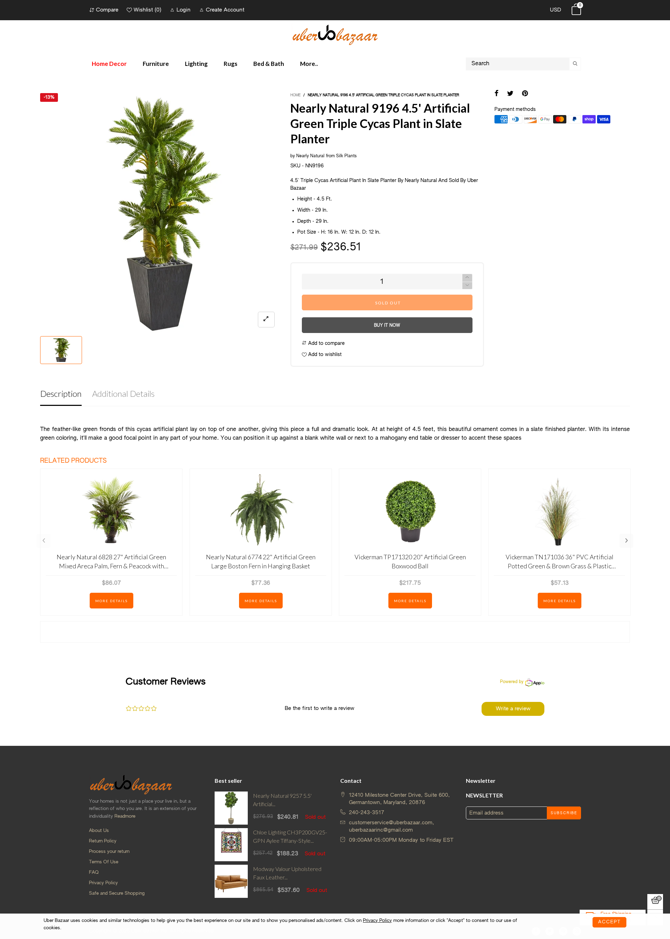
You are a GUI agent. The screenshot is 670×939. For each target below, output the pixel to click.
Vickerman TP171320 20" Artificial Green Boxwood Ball (410, 561)
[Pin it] (525, 94)
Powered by (511, 682)
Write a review (513, 708)
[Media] (266, 319)
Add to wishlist (324, 354)
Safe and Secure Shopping (116, 893)
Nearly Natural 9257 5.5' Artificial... (282, 800)
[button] (467, 286)
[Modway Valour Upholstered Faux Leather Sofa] (231, 881)
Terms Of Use (103, 862)
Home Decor (109, 63)
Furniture (156, 63)
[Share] (496, 94)
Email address (486, 813)
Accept (609, 922)
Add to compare (326, 343)
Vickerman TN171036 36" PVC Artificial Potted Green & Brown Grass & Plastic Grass (559, 561)
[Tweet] (510, 94)
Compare (107, 10)
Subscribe (564, 813)
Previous (44, 541)
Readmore (124, 816)
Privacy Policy (103, 883)
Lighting (196, 63)
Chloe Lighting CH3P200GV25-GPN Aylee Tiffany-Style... (290, 836)
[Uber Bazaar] (335, 34)
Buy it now (387, 326)
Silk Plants (346, 156)
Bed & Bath (268, 63)
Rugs (230, 63)
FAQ (94, 872)
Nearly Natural (310, 156)
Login (184, 10)
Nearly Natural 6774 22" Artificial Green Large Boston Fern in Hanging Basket (260, 561)
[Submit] (575, 64)
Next (626, 541)
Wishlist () (147, 10)
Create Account (225, 10)
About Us (99, 830)
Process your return (109, 851)
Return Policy (103, 841)
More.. (309, 63)
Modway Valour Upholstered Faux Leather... (287, 873)
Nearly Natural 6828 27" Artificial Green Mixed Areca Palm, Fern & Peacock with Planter (111, 561)
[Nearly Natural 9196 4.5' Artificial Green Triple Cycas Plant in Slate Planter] (160, 213)
